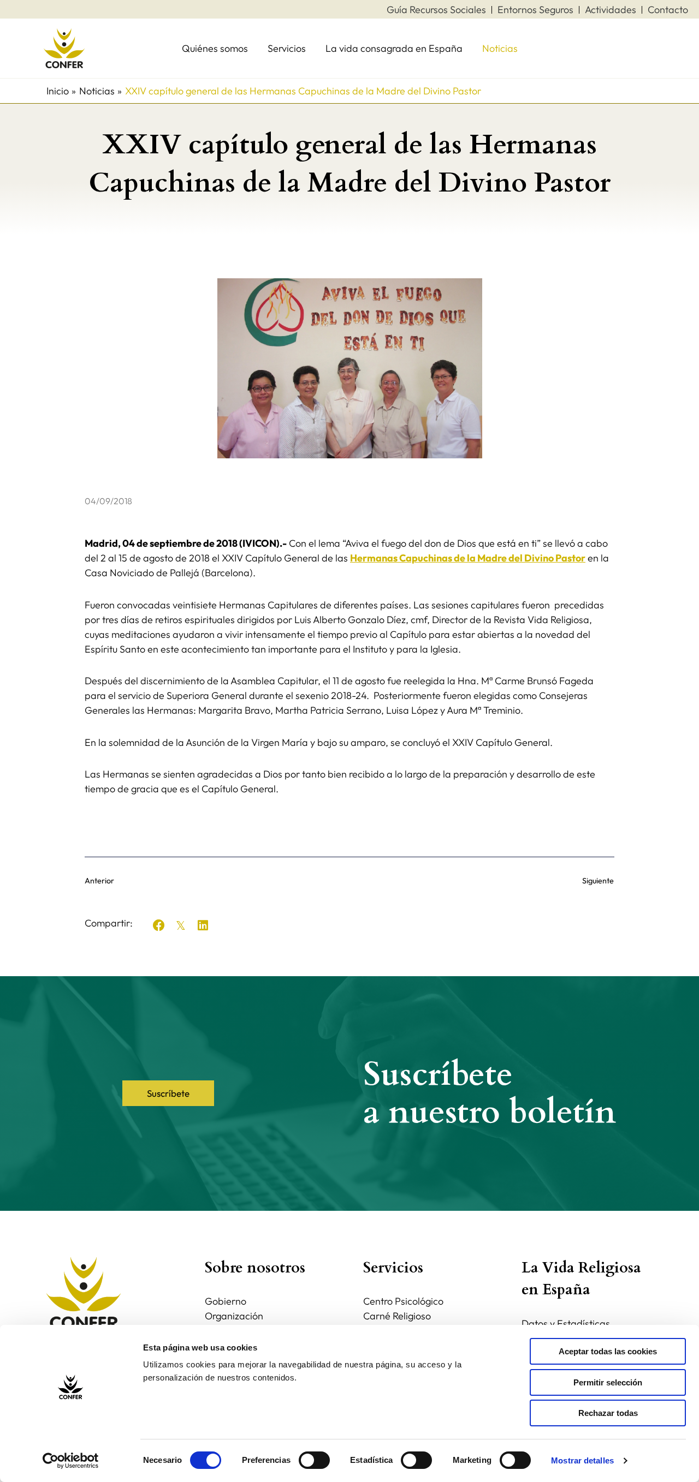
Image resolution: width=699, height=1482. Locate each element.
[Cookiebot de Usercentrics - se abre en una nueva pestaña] (71, 1461)
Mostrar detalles (582, 1460)
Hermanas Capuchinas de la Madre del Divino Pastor (467, 558)
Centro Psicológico (403, 1301)
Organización (234, 1316)
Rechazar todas (608, 1413)
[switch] (314, 1460)
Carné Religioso (397, 1316)
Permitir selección (607, 1382)
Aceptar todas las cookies (608, 1351)
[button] (159, 925)
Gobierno (225, 1301)
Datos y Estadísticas (566, 1323)
